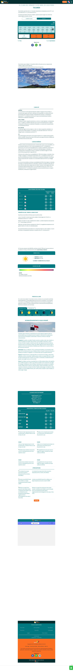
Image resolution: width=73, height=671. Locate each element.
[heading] (36, 500)
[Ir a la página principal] (4, 2)
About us (46, 646)
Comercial (33, 637)
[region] (36, 54)
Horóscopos (50, 630)
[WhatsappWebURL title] (36, 45)
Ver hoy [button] (44, 18)
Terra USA (36, 630)
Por (19, 40)
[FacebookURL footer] (32, 655)
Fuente (50, 40)
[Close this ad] (72, 665)
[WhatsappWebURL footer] (36, 655)
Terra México (50, 627)
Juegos (28, 633)
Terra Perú (22, 630)
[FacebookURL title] (32, 45)
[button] (7, 42)
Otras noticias (44, 633)
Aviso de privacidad (33, 646)
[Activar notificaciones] (66, 668)
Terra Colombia (36, 627)
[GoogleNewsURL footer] (39, 655)
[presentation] (53, 29)
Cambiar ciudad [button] (29, 18)
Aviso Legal (27, 646)
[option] (23, 36)
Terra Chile (22, 627)
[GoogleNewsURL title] (40, 45)
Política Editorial (41, 646)
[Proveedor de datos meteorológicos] (36, 661)
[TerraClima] (69, 2)
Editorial (39, 637)
